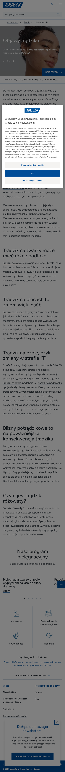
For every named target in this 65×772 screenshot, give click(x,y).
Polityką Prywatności (48, 157)
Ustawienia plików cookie (32, 165)
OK (32, 173)
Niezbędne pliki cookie (32, 180)
